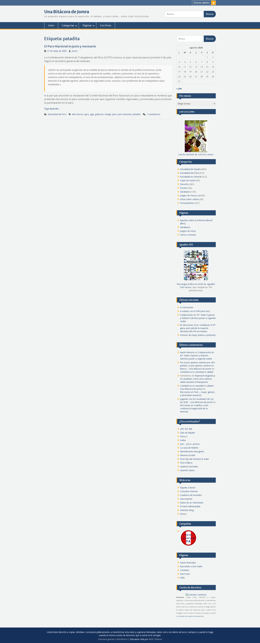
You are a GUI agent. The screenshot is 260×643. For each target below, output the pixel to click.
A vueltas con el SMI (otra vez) (195, 311)
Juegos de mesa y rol (190, 195)
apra (86, 114)
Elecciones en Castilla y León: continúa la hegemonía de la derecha (194, 408)
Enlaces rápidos (201, 2)
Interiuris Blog (187, 510)
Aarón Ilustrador (188, 562)
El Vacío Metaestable (190, 506)
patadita (136, 114)
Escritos (184, 188)
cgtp (92, 114)
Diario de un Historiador (191, 502)
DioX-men (185, 573)
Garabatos (185, 191)
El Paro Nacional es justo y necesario (70, 46)
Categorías (68, 25)
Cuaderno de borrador (191, 495)
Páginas (87, 25)
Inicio (51, 25)
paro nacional (124, 114)
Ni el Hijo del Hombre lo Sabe (194, 459)
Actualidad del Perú (57, 114)
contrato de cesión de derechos (190, 616)
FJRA (182, 577)
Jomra (74, 50)
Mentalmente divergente (192, 451)
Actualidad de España (190, 169)
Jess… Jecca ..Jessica (190, 444)
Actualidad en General (190, 176)
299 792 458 (186, 428)
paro (114, 114)
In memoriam (186, 307)
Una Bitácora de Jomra (66, 11)
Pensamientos (187, 203)
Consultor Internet (189, 491)
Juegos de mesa (188, 231)
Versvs (183, 513)
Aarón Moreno (187, 352)
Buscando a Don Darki (191, 566)
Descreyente (186, 498)
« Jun (179, 88)
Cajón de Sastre (188, 180)
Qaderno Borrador (189, 466)
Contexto (184, 570)
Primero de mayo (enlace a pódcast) (198, 335)
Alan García (77, 114)
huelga (108, 114)
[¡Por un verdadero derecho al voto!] (188, 545)
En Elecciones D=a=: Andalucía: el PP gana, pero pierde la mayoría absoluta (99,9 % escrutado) (198, 328)
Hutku (183, 440)
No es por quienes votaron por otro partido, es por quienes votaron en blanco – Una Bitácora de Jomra (197, 365)
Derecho (184, 184)
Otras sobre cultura (189, 199)
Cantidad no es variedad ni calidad (196, 371)
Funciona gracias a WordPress (113, 639)
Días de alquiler (187, 432)
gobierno (99, 114)
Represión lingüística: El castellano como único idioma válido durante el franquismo (197, 378)
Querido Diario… (188, 470)
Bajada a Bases (187, 487)
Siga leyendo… (52, 108)
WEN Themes (155, 639)
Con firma (105, 25)
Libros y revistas (188, 234)
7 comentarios (153, 114)
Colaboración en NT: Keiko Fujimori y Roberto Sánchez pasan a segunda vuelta (198, 318)
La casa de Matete (189, 447)
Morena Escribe (187, 455)
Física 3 (183, 436)
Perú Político (186, 462)
